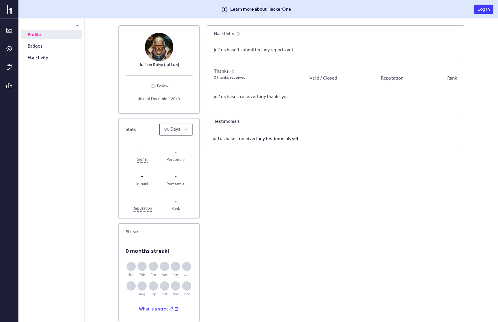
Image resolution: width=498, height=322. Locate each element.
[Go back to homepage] (9, 9)
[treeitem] (51, 34)
